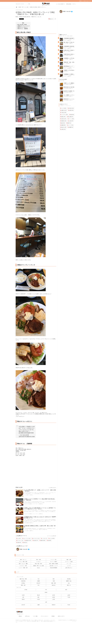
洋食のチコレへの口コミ (22, 27)
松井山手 (38, 583)
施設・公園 (69, 559)
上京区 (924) (71, 120)
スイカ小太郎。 (26, 530)
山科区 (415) (63, 129)
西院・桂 (69, 585)
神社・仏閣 (38, 559)
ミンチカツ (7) (44, 538)
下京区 (68, 597)
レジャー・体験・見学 (23, 567)
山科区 (68, 595)
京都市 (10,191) (28, 540)
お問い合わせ (27, 616)
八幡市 (38, 604)
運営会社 (20, 616)
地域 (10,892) (42, 540)
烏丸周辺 (69, 578)
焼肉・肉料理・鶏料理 (53, 563)
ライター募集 (35, 616)
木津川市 (23, 604)
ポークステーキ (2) (36, 538)
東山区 (38, 595)
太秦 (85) (49, 540)
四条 (53, 578)
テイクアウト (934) (64, 114)
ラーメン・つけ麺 (68, 561)
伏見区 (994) (71, 110)
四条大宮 (53, 585)
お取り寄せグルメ (68, 567)
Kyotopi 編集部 (26, 522)
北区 (23, 597)
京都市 (46, 592)
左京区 (53, 595)
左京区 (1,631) (63, 118)
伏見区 (53, 597)
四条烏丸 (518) (63, 120)
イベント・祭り (54, 559)
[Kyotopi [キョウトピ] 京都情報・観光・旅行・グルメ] (46, 4)
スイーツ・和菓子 (53, 561)
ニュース (69, 565)
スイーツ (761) (70, 125)
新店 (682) (72, 114)
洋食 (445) (19, 542)
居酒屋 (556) (63, 125)
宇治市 (68, 604)
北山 (69, 583)
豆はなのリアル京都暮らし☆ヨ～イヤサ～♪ (31, 503)
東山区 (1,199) (63, 127)
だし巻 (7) (19, 538)
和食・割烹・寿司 (38, 563)
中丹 (46, 589)
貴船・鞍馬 (53, 583)
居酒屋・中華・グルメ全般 (38, 565)
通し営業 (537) (70, 116)
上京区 (53, 599)
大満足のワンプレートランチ (23, 25)
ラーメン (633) (71, 118)
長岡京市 (53, 604)
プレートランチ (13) (26, 538)
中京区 (38, 599)
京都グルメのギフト (61, 616)
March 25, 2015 (31, 436)
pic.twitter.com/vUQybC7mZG (26, 432)
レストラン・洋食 (23, 565)
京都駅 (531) (71, 127)
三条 (38, 578)
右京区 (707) (36, 540)
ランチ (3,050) (52, 538)
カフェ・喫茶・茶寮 (23, 561)
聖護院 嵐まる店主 (24, 549)
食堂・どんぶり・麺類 (23, 563)
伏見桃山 (23, 583)
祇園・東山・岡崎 (23, 578)
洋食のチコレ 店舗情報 (22, 28)
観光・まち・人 (23, 559)
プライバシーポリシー (44, 616)
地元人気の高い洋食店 (22, 24)
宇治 (38, 585)
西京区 (23, 599)
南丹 (66, 589)
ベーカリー (38, 561)
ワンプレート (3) (20, 540)
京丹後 (25, 589)
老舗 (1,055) (63, 116)
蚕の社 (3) (25, 542)
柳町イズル (65, 51)
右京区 (23, 595)
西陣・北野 (23, 585)
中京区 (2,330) (71, 108)
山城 (46, 602)
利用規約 (53, 616)
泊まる (38, 567)
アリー (65, 63)
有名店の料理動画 (53, 567)
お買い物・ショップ (54, 565)
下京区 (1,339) (63, 112)
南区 (38, 597)
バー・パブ (69, 563)
